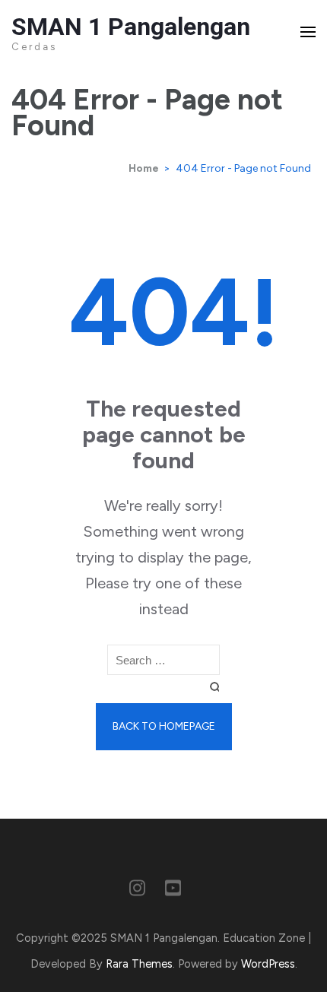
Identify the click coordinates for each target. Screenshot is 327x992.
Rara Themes (139, 964)
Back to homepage (164, 726)
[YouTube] (173, 891)
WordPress (268, 964)
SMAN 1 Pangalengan (130, 26)
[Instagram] (137, 891)
